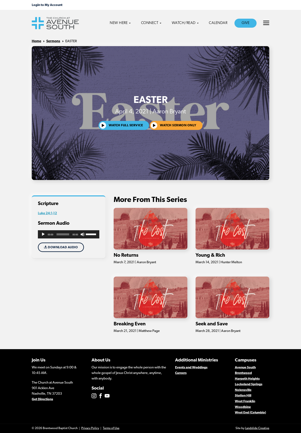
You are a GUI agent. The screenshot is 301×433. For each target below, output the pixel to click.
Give (245, 23)
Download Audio (62, 247)
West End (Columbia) (250, 412)
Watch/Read (184, 23)
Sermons (53, 41)
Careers (181, 373)
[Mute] (82, 234)
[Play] (43, 234)
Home (36, 41)
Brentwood (243, 373)
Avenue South (245, 367)
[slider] (91, 234)
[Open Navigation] (266, 23)
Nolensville (243, 390)
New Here (119, 23)
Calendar (218, 23)
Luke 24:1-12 (47, 213)
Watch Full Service (126, 125)
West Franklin (245, 401)
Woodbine (243, 407)
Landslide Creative (257, 428)
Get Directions (42, 399)
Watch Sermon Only (178, 125)
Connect (149, 23)
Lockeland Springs (248, 384)
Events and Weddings (191, 367)
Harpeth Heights (247, 379)
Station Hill (243, 395)
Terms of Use (111, 428)
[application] (68, 234)
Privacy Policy (90, 428)
